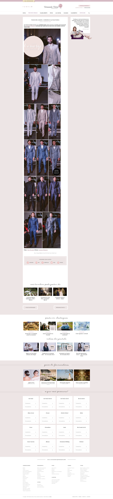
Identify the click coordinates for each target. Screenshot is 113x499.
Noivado (39, 477)
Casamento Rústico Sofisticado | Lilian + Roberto (30, 299)
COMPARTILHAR (46, 262)
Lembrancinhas (83, 477)
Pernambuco (25, 482)
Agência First (31, 382)
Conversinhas (40, 485)
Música (81, 479)
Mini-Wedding (83, 478)
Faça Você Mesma (84, 475)
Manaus (24, 476)
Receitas (69, 475)
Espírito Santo (26, 473)
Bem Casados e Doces (84, 467)
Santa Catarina (26, 485)
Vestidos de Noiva (55, 473)
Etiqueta (39, 475)
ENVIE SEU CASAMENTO (84, 5)
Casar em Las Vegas (56, 479)
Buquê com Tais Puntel (31, 353)
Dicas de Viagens (55, 480)
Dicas (38, 472)
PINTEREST (61, 262)
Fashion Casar (54, 253)
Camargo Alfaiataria (30, 25)
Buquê (53, 470)
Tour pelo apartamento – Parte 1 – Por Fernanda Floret (81, 354)
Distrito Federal (26, 472)
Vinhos (69, 476)
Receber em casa (71, 473)
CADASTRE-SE (88, 0)
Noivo (53, 472)
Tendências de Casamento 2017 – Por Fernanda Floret (48, 354)
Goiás (24, 475)
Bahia (24, 467)
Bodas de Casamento (41, 467)
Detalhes (82, 473)
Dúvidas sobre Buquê (31, 354)
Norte (24, 479)
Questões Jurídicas (41, 478)
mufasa (50, 496)
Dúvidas (39, 473)
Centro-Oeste (26, 470)
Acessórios (54, 467)
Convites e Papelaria (84, 471)
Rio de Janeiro (26, 483)
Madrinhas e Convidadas (57, 471)
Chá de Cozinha (40, 471)
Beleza (53, 469)
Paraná (24, 481)
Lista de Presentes (41, 476)
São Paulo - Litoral (26, 488)
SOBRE (80, 496)
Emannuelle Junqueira (65, 382)
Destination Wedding (27, 471)
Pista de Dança (83, 481)
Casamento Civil (40, 469)
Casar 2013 (45, 253)
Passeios (69, 472)
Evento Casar (49, 253)
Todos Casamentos (27, 490)
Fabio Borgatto (30, 250)
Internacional (54, 482)
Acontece (39, 484)
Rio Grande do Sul (26, 484)
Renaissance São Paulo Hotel (48, 382)
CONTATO (84, 496)
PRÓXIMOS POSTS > (60, 307)
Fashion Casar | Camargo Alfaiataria (45, 20)
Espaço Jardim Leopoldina (82, 382)
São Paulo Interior (26, 489)
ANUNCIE (88, 496)
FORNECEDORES (87, 7)
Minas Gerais (25, 477)
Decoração (70, 470)
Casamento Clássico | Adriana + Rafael (60, 298)
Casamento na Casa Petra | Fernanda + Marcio (45, 299)
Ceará (24, 469)
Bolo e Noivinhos (83, 469)
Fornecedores (28, 406)
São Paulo (25, 487)
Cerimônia (39, 470)
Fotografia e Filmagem (85, 476)
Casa (69, 469)
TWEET (54, 262)
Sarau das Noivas (40, 486)
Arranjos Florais (71, 467)
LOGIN (84, 0)
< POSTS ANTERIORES (30, 307)
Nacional (53, 483)
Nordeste (25, 478)
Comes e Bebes (83, 470)
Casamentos (27, 403)
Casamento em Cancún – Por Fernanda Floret (65, 354)
